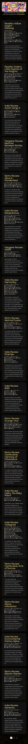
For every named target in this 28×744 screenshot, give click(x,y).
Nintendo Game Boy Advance (13, 326)
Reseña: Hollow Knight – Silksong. (13, 26)
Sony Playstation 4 (10, 115)
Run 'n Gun (18, 612)
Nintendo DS (17, 185)
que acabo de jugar (10, 40)
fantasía (7, 36)
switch (13, 41)
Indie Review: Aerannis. (11, 706)
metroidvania (9, 37)
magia (11, 76)
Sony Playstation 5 (10, 117)
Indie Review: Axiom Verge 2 (12, 106)
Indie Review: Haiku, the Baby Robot (13, 493)
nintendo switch (10, 114)
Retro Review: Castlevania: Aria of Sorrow (14, 566)
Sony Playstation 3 (16, 536)
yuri (6, 43)
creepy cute (16, 34)
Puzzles (16, 535)
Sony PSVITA (20, 538)
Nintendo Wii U (9, 534)
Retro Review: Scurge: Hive (12, 419)
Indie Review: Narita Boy (11, 281)
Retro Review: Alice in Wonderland (12, 178)
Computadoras (9, 218)
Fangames (13, 149)
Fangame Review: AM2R (14, 248)
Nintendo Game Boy (10, 360)
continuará (8, 34)
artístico (13, 33)
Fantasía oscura (16, 75)
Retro (15, 187)
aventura (19, 33)
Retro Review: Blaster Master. (13, 672)
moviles (19, 531)
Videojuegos (19, 41)
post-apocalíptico (10, 79)
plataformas (8, 38)
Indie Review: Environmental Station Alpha (12, 639)
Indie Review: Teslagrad (11, 523)
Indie (18, 36)
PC (14, 37)
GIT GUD (13, 36)
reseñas (19, 40)
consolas (19, 184)
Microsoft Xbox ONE (10, 220)
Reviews (18, 114)
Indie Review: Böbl (11, 387)
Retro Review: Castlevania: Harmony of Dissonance (12, 456)
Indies (18, 111)
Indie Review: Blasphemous (12, 211)
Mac (11, 219)
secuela (7, 41)
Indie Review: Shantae (11, 353)
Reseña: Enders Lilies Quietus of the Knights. (13, 69)
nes (15, 393)
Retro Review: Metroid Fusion (13, 319)
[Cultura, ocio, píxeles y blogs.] (14, 7)
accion (7, 33)
